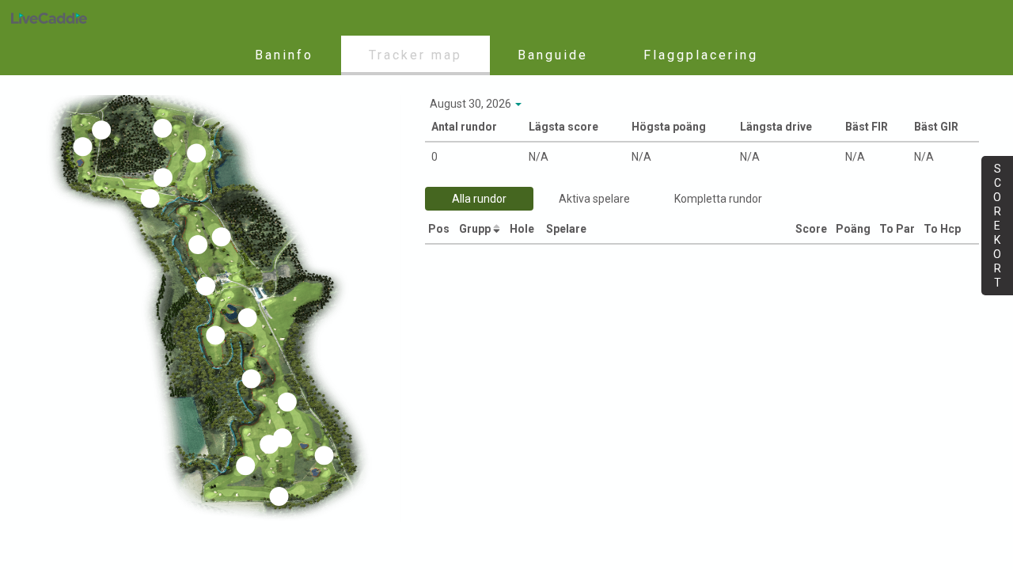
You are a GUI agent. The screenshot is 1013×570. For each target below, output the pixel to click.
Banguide (553, 55)
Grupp (476, 228)
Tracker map (415, 55)
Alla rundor (479, 198)
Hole (523, 228)
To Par (898, 228)
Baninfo (284, 55)
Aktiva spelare (594, 198)
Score (812, 228)
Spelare (567, 228)
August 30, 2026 (472, 103)
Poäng (854, 228)
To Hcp (943, 228)
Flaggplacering (700, 55)
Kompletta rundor (718, 198)
